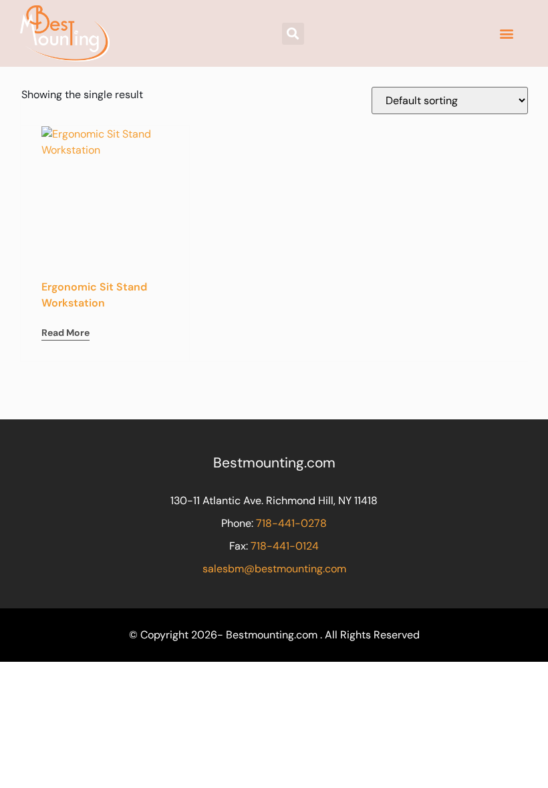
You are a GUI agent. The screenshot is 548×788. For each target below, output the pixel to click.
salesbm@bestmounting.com (274, 569)
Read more (65, 333)
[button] (293, 34)
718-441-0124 (285, 546)
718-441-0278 (291, 523)
